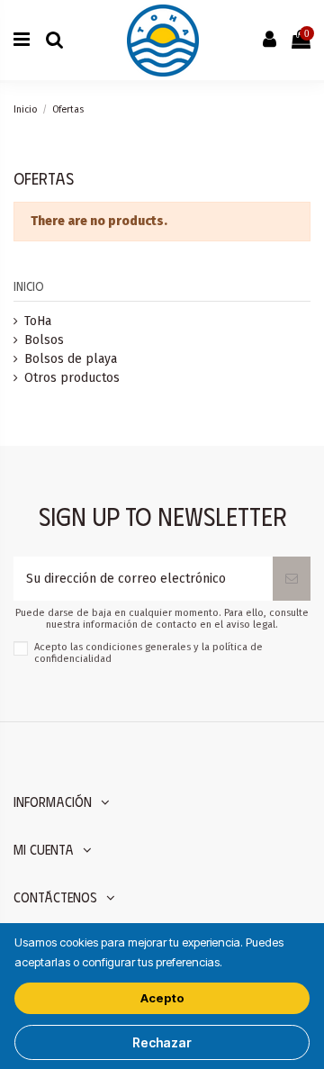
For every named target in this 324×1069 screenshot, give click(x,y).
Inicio (29, 286)
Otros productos (72, 377)
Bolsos (44, 340)
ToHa (37, 321)
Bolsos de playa (70, 359)
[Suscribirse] (291, 579)
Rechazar (162, 1042)
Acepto (162, 998)
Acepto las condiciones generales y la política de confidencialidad (148, 653)
